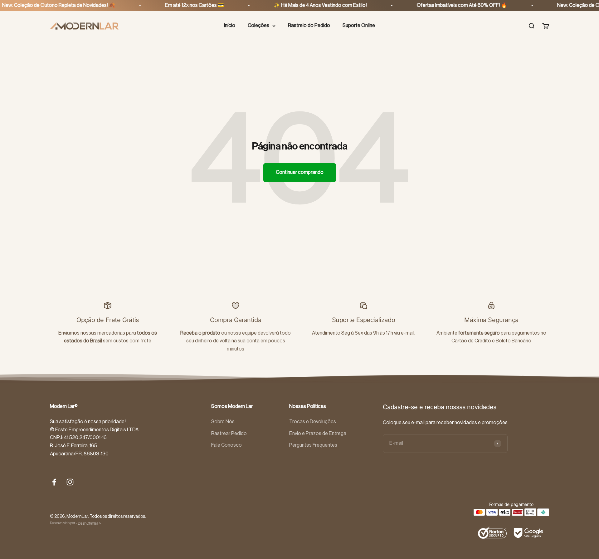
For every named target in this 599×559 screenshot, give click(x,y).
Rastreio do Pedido (309, 25)
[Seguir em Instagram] (70, 482)
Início (229, 25)
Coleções (258, 25)
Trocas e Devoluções (312, 421)
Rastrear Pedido (229, 433)
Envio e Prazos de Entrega (317, 433)
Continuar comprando (300, 172)
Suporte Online (359, 25)
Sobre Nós (223, 421)
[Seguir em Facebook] (54, 482)
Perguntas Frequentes (313, 445)
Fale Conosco (226, 445)
